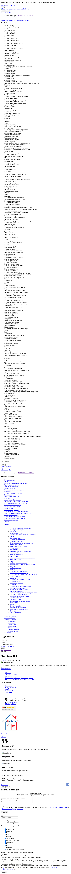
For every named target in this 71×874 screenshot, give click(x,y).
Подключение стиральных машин (20, 579)
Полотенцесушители (16, 583)
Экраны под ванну (16, 612)
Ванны (12, 536)
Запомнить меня (8, 644)
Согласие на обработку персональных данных (19, 679)
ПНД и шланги (15, 576)
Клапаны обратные (16, 553)
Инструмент (14, 548)
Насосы (12, 569)
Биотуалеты (13, 531)
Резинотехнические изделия (19, 589)
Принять (3, 872)
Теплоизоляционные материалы (20, 601)
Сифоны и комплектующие (18, 594)
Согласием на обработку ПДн (58, 807)
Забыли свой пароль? (7, 646)
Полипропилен (15, 581)
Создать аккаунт (6, 650)
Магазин (8, 673)
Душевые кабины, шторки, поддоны (21, 543)
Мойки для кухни (15, 568)
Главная (3, 660)
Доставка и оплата (11, 674)
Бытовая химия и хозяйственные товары (23, 535)
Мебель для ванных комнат (18, 563)
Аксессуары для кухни (17, 530)
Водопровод (12, 621)
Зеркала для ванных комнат (18, 546)
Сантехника (12, 624)
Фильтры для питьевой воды (19, 609)
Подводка (13, 578)
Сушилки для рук (15, 599)
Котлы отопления (15, 559)
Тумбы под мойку (15, 606)
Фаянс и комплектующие (18, 607)
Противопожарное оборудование (20, 586)
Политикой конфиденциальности (12, 809)
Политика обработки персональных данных (19, 678)
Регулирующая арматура (17, 588)
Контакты (8, 676)
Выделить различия (12, 823)
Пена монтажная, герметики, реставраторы (23, 574)
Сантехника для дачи (16, 591)
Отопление (11, 623)
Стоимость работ (13, 629)
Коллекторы (14, 556)
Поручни (13, 584)
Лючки (12, 561)
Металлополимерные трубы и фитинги (22, 564)
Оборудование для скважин (18, 571)
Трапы (12, 604)
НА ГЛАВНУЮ (6, 669)
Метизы (12, 566)
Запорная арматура (16, 544)
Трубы (10, 628)
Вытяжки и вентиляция (17, 539)
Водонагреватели (15, 538)
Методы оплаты (13, 631)
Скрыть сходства (11, 821)
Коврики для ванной (16, 554)
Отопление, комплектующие (19, 573)
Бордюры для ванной (16, 533)
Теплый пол (14, 602)
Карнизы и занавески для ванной (20, 551)
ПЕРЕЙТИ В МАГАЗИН (26, 15)
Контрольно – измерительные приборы (22, 558)
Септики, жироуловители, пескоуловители (23, 593)
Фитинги (13, 611)
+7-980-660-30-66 (7, 5)
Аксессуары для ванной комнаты (20, 528)
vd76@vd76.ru (11, 704)
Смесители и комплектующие (19, 596)
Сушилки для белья (16, 598)
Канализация (14, 549)
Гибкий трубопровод (16, 541)
